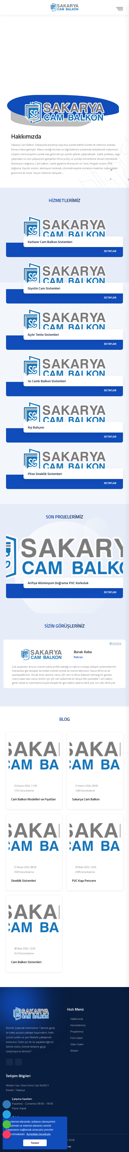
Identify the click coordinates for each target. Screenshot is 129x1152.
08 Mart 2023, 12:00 (24, 948)
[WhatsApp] (7, 1124)
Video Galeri (76, 1044)
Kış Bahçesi (36, 427)
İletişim (74, 1051)
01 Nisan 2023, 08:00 (25, 867)
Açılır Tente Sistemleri (43, 334)
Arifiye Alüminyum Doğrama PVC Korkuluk (58, 582)
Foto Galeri (76, 1038)
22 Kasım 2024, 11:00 (25, 786)
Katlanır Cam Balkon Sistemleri (50, 241)
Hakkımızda (76, 1019)
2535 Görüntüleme (24, 872)
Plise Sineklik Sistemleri (45, 473)
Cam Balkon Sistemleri (26, 961)
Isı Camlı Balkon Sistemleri (47, 381)
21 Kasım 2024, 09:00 (86, 786)
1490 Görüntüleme (85, 791)
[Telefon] (7, 1104)
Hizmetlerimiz (78, 1025)
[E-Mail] (7, 1114)
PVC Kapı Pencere (84, 880)
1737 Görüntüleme (24, 791)
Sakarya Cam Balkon (86, 799)
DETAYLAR (110, 251)
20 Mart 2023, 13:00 (85, 867)
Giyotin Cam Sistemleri (44, 288)
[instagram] (7, 1134)
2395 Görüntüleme (85, 872)
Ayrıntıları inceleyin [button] (38, 1134)
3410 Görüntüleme (24, 953)
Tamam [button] (35, 1142)
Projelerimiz (76, 1031)
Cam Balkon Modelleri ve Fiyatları (33, 799)
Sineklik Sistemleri (23, 880)
